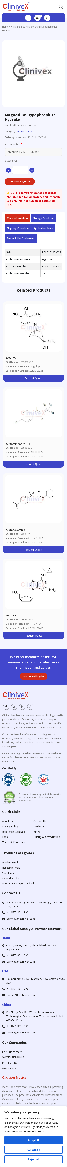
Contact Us (39, 821)
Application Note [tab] (43, 228)
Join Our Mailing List (33, 676)
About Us (7, 821)
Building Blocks (11, 862)
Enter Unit (13, 144)
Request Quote (33, 378)
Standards (8, 873)
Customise (33, 1149)
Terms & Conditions (13, 842)
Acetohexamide (15, 529)
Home (5, 26)
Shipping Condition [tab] (18, 228)
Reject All (33, 1159)
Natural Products (12, 878)
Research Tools (11, 867)
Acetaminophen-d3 (18, 444)
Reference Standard (13, 831)
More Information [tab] (17, 218)
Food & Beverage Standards (18, 883)
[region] (33, 1136)
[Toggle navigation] (28, 18)
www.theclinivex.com (13, 1056)
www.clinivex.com (11, 1068)
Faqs (5, 837)
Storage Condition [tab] (43, 218)
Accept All (33, 1140)
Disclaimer (39, 826)
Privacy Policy (10, 826)
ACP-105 (11, 358)
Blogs (36, 831)
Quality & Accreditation (46, 837)
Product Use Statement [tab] (21, 238)
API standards (18, 26)
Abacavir (11, 615)
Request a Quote (20, 181)
